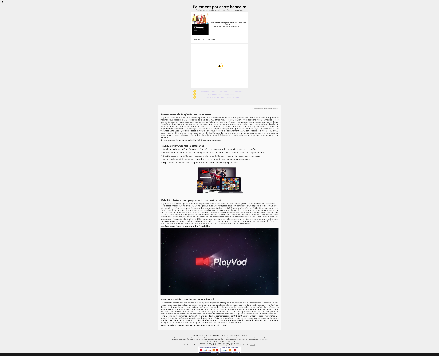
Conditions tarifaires (218, 335)
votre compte (234, 343)
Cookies (243, 335)
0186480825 (263, 339)
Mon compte (197, 335)
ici (185, 339)
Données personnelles (233, 335)
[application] (219, 261)
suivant (252, 345)
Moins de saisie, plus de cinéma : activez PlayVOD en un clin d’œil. (193, 325)
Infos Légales (206, 335)
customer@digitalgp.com (226, 341)
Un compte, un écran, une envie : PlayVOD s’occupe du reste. (191, 140)
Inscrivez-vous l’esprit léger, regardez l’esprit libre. (186, 226)
